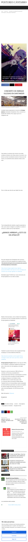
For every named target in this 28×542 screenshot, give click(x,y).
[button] (26, 7)
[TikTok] (12, 445)
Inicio (2, 11)
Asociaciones (4, 458)
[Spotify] (19, 442)
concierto (16, 403)
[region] (14, 531)
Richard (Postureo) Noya (9, 80)
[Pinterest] (8, 412)
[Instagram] (16, 440)
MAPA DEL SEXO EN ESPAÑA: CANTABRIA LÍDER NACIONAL (7, 421)
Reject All (14, 539)
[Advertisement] (14, 28)
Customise (14, 535)
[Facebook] (2, 412)
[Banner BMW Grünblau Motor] (14, 517)
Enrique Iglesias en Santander (7, 405)
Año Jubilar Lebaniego (9, 403)
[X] (5, 412)
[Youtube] (19, 445)
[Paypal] (12, 442)
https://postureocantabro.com (17, 431)
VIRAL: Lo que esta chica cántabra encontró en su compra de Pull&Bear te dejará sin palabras (18, 469)
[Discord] (12, 440)
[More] (24, 85)
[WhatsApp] (11, 412)
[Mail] (21, 440)
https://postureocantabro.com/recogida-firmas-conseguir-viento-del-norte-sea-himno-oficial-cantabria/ (12, 357)
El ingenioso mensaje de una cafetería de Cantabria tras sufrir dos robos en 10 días (18, 462)
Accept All (14, 532)
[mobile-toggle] (2, 7)
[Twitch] (14, 445)
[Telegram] (21, 442)
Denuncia (6, 11)
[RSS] (16, 442)
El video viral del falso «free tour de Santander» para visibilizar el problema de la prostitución (17, 456)
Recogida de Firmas (17, 405)
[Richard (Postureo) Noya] (3, 80)
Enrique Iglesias (22, 403)
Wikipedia (11, 393)
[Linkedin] (19, 440)
